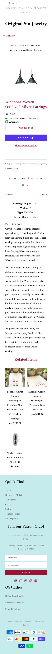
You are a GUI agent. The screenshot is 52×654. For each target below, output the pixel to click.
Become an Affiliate (14, 495)
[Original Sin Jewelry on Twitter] (16, 581)
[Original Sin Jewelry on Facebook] (21, 581)
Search (8, 490)
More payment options (26, 145)
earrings (19, 164)
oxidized (33, 164)
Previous (9, 194)
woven (15, 168)
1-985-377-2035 (14, 8)
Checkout (26, 12)
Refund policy (11, 518)
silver (39, 164)
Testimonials (10, 500)
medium (26, 164)
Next (44, 194)
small (44, 164)
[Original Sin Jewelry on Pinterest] (26, 581)
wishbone (8, 168)
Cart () (41, 8)
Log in (28, 8)
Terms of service (12, 514)
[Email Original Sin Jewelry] (36, 581)
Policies (8, 509)
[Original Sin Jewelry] (26, 24)
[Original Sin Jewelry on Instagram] (31, 581)
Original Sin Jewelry (24, 621)
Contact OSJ (10, 504)
